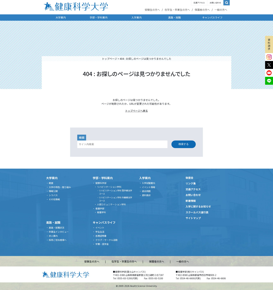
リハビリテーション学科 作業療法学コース (115, 199)
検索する (184, 144)
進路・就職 (174, 17)
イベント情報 (148, 187)
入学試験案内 (148, 183)
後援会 (189, 178)
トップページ (109, 59)
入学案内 (136, 17)
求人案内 (53, 235)
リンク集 (191, 183)
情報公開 (53, 191)
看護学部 (99, 208)
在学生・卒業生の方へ (177, 10)
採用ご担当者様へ (58, 239)
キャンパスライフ (212, 17)
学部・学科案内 (98, 17)
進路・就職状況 (56, 227)
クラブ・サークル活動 (106, 239)
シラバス (53, 195)
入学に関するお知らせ (198, 206)
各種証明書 (100, 235)
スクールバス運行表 (197, 212)
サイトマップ (193, 218)
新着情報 (191, 201)
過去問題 (146, 191)
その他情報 (54, 199)
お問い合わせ (215, 2)
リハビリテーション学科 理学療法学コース (115, 192)
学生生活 (99, 231)
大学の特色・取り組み (60, 187)
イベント (99, 227)
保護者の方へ (202, 10)
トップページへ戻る (136, 111)
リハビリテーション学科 (109, 186)
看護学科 (101, 212)
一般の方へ (221, 10)
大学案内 (61, 17)
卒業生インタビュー (59, 231)
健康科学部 (100, 183)
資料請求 (269, 44)
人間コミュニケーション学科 (111, 204)
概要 (51, 183)
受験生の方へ (152, 10)
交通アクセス (199, 2)
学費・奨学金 (102, 244)
